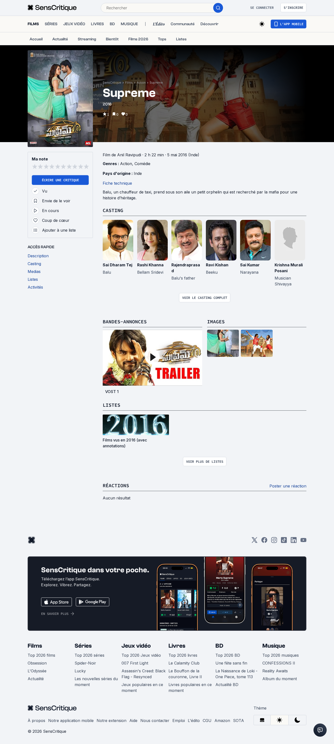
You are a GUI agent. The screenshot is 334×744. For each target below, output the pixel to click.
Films (129, 82)
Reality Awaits (275, 670)
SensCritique (112, 82)
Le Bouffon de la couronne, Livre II (185, 673)
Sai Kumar (250, 264)
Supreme (156, 82)
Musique (273, 646)
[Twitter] (254, 542)
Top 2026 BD (227, 655)
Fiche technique (117, 183)
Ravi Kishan (217, 264)
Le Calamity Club (184, 663)
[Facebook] (264, 542)
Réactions (116, 485)
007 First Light (135, 663)
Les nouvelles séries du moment (96, 681)
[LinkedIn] (294, 542)
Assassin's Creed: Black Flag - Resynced (144, 673)
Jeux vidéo (136, 646)
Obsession (37, 663)
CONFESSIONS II (278, 663)
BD (219, 646)
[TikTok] (284, 542)
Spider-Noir (85, 663)
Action (141, 82)
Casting (113, 210)
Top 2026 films (41, 655)
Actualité (36, 678)
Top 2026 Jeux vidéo (141, 655)
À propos (36, 720)
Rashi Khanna (150, 264)
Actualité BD (226, 684)
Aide (133, 720)
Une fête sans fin (231, 663)
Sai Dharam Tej (117, 264)
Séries (83, 646)
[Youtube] (303, 542)
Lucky (80, 670)
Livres (176, 646)
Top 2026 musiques (280, 655)
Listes (111, 405)
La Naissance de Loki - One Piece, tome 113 (236, 673)
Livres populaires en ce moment (190, 687)
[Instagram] (274, 542)
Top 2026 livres (182, 655)
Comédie (142, 163)
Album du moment (279, 678)
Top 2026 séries (89, 655)
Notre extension (111, 720)
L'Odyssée (37, 670)
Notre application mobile (71, 720)
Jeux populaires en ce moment (142, 687)
